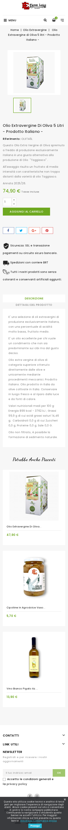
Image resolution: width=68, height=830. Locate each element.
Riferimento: (11, 139)
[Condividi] (8, 230)
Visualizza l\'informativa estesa (38, 820)
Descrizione (34, 298)
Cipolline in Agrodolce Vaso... (26, 607)
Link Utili (11, 744)
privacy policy (17, 784)
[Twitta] (21, 230)
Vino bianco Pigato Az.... (22, 688)
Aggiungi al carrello (26, 211)
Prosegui (35, 826)
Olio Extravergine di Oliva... (24, 526)
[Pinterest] (47, 230)
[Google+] (34, 230)
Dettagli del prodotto (34, 305)
